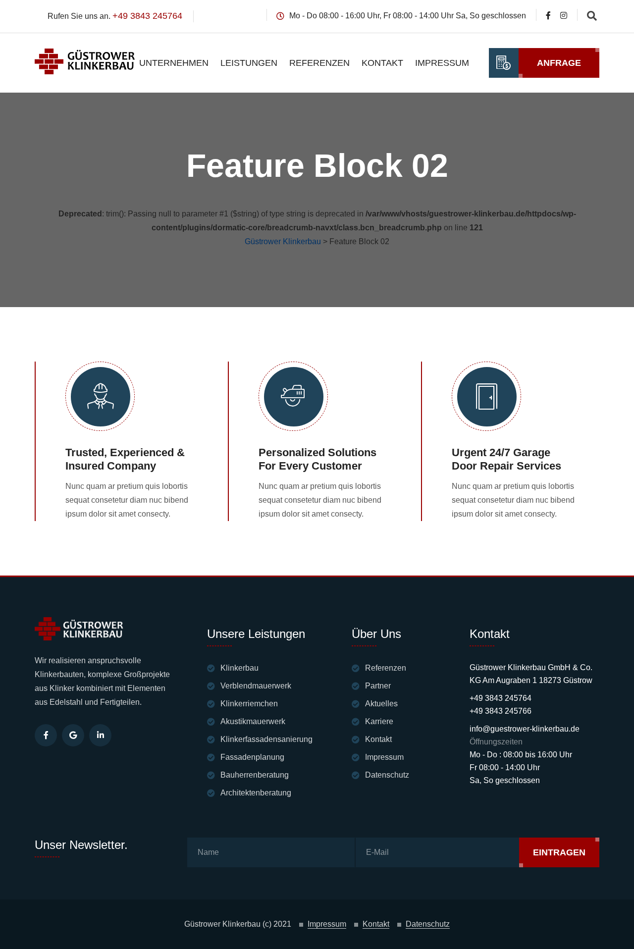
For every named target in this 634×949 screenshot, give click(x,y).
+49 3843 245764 (147, 16)
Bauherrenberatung (254, 775)
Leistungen (248, 63)
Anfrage (559, 63)
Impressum (442, 63)
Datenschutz (387, 775)
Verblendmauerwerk (255, 686)
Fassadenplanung (252, 757)
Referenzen (319, 63)
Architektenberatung (255, 793)
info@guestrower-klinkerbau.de (525, 729)
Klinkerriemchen (249, 703)
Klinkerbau (239, 668)
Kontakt (382, 63)
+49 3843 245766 (500, 711)
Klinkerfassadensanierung (266, 739)
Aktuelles (381, 703)
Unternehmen (174, 63)
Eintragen (559, 852)
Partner (378, 686)
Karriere (379, 721)
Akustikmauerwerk (252, 721)
